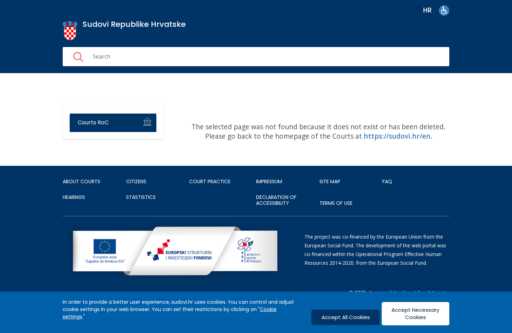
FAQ (387, 181)
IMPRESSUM (269, 181)
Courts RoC (93, 122)
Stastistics (141, 197)
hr (427, 10)
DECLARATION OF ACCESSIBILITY (276, 200)
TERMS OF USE (335, 203)
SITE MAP (329, 181)
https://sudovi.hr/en (397, 136)
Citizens (136, 181)
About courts (81, 181)
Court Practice (210, 181)
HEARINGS (74, 197)
